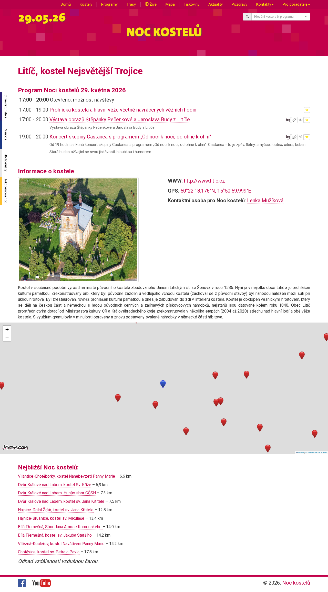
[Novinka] (288, 120)
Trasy (131, 4)
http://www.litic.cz (204, 181)
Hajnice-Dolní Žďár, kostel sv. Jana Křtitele (56, 509)
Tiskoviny (191, 4)
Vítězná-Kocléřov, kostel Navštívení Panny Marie (61, 543)
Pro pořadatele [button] (295, 4)
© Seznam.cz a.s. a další (316, 452)
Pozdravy (239, 4)
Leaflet (301, 452)
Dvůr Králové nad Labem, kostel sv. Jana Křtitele (61, 501)
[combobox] (280, 17)
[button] (163, 384)
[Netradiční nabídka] (301, 137)
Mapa (170, 4)
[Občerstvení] (294, 120)
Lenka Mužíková (265, 200)
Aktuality (215, 4)
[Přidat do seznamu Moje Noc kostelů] (307, 110)
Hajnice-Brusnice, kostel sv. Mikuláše (51, 518)
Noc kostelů (296, 583)
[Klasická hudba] (294, 137)
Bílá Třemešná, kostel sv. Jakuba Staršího (55, 535)
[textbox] (279, 16)
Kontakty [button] (263, 4)
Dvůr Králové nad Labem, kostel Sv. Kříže (54, 484)
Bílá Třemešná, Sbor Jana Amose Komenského (60, 526)
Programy (109, 4)
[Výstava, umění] (301, 120)
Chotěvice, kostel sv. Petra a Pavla (48, 551)
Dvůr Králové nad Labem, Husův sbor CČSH (57, 492)
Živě (153, 4)
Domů (66, 4)
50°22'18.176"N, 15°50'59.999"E (215, 191)
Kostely (86, 4)
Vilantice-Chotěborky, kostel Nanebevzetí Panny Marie (66, 476)
